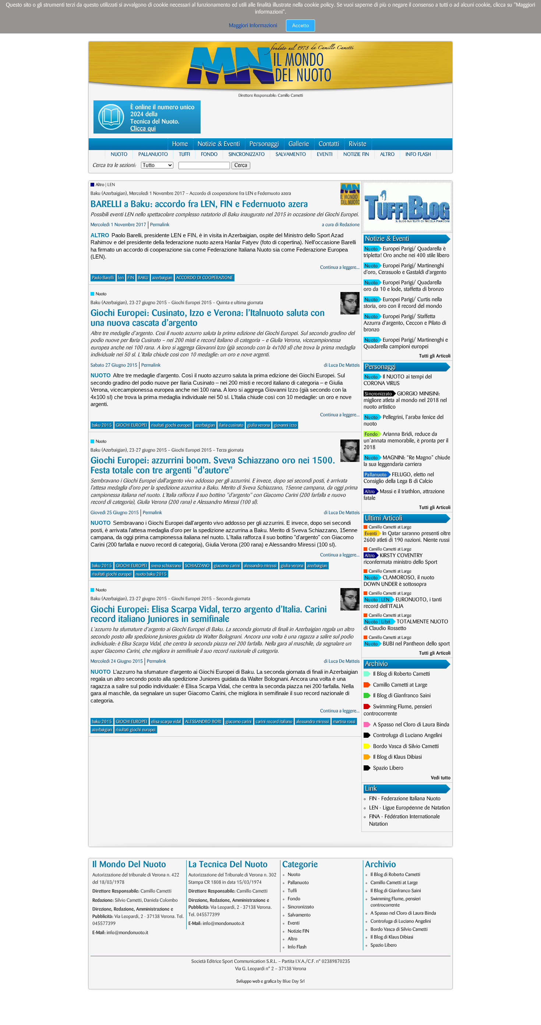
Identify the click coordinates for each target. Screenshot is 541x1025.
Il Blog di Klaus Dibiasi (397, 757)
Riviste (358, 144)
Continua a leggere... (340, 267)
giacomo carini (227, 566)
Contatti (329, 144)
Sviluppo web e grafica (256, 981)
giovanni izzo (285, 425)
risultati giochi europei (171, 425)
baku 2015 (102, 425)
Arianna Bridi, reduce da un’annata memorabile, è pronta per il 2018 (406, 441)
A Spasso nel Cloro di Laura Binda (411, 724)
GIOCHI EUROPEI (131, 425)
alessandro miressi (260, 566)
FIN (131, 278)
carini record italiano (274, 722)
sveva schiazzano (166, 566)
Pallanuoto (153, 154)
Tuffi (184, 154)
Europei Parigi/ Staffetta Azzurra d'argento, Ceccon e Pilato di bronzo (405, 323)
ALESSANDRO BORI (203, 722)
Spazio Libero (388, 768)
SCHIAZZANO (197, 566)
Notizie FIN (356, 154)
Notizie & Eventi (219, 144)
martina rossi (344, 722)
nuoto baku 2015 (151, 574)
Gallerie (299, 144)
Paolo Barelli (103, 278)
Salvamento (291, 154)
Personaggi (264, 144)
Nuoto (119, 154)
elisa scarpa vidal (166, 722)
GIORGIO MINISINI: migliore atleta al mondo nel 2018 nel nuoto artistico (405, 400)
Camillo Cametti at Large (390, 527)
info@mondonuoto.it (127, 932)
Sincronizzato (247, 154)
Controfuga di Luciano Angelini (407, 735)
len (121, 278)
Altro (387, 154)
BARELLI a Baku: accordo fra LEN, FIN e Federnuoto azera (199, 204)
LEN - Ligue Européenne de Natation (409, 808)
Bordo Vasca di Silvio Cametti (406, 746)
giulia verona (258, 425)
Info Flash (418, 154)
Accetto (300, 25)
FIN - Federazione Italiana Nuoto (405, 798)
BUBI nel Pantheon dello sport (416, 644)
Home (180, 144)
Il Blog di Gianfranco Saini (402, 695)
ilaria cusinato (231, 425)
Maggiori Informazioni (253, 25)
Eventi (324, 154)
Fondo (209, 154)
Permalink (159, 225)
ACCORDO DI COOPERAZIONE (204, 278)
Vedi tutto (440, 778)
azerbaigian (162, 278)
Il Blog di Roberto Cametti (401, 674)
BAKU (143, 278)
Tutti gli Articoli (434, 356)
